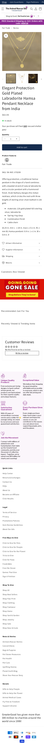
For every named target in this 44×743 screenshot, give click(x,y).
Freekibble (7, 564)
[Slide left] (2, 79)
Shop (4, 2)
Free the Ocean (9, 568)
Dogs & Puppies (9, 650)
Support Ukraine (10, 706)
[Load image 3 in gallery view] (33, 78)
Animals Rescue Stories (12, 641)
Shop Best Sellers (10, 594)
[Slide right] (41, 79)
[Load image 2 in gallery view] (22, 78)
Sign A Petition (9, 576)
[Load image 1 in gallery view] (11, 78)
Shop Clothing (9, 603)
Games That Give (10, 572)
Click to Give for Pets (11, 543)
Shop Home (7, 611)
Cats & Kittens (8, 646)
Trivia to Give (8, 555)
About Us (6, 490)
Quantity (5, 134)
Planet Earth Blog (10, 671)
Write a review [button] (22, 353)
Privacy (6, 516)
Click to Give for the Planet (14, 551)
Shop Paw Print (9, 598)
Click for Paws (8, 559)
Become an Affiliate (11, 494)
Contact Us (7, 482)
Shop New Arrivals (10, 628)
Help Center (8, 473)
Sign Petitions (32, 2)
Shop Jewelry (8, 619)
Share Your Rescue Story (13, 675)
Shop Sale (7, 623)
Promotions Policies (11, 520)
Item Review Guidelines (13, 525)
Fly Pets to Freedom (11, 701)
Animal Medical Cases (12, 697)
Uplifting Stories (9, 667)
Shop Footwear (9, 607)
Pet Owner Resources (12, 654)
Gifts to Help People (11, 689)
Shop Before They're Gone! (22, 294)
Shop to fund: (18, 16)
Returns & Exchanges (11, 477)
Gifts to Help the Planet (12, 693)
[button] (31, 9)
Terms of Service (10, 512)
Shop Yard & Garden (11, 615)
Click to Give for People (13, 547)
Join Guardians (16, 2)
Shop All (6, 590)
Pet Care (6, 662)
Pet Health (7, 658)
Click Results (8, 498)
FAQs (5, 486)
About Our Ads (9, 529)
